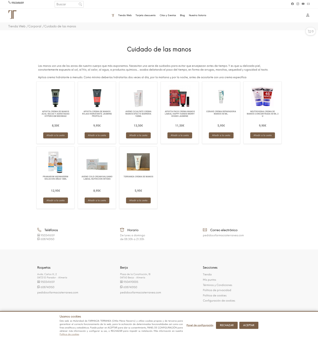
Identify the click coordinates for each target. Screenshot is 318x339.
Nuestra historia (197, 15)
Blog (182, 15)
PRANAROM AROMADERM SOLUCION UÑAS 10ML (55, 177)
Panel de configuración (199, 325)
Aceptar (248, 325)
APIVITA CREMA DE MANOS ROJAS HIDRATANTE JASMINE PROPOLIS (97, 113)
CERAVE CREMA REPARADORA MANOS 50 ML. (221, 112)
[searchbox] (69, 4)
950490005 (130, 281)
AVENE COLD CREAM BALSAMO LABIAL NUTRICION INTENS (96, 177)
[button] (311, 31)
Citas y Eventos (168, 15)
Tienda (207, 274)
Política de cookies (215, 295)
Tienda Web (125, 15)
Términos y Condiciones (217, 285)
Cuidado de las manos (60, 26)
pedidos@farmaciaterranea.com (223, 235)
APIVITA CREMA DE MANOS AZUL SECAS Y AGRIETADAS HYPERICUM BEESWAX (55, 113)
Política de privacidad (217, 290)
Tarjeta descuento (146, 15)
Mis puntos (209, 279)
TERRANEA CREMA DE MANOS (138, 176)
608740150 (47, 239)
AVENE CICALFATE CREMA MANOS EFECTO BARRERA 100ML (138, 113)
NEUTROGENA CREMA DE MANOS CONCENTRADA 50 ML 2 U (262, 113)
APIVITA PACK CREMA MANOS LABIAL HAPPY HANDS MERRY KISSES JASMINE (180, 113)
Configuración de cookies (219, 300)
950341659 (17, 2)
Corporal (34, 26)
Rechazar (227, 325)
